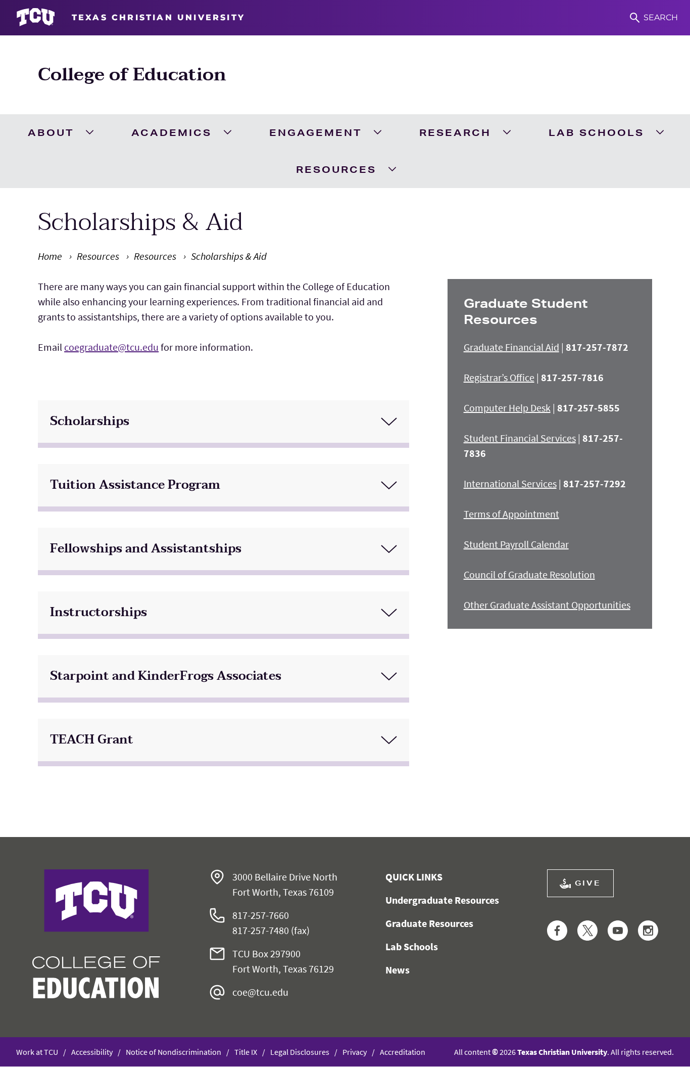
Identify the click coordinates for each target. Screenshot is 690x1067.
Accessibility (92, 1052)
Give (588, 883)
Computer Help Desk (507, 407)
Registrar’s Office (499, 377)
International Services (510, 483)
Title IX (245, 1052)
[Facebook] (557, 931)
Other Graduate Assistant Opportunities (547, 604)
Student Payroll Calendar (516, 544)
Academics (171, 132)
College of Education (132, 74)
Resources (336, 169)
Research (455, 132)
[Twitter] (587, 931)
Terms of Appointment (511, 513)
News (397, 969)
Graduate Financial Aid (511, 347)
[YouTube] (618, 931)
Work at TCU (37, 1052)
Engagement (315, 132)
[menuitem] (60, 132)
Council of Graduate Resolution (529, 574)
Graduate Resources (429, 923)
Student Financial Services (520, 438)
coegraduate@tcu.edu (111, 347)
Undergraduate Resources (442, 900)
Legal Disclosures (299, 1052)
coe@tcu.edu (260, 992)
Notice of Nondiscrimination (173, 1052)
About (51, 132)
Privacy (354, 1052)
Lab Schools (596, 132)
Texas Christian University (562, 1052)
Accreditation (402, 1052)
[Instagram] (648, 931)
